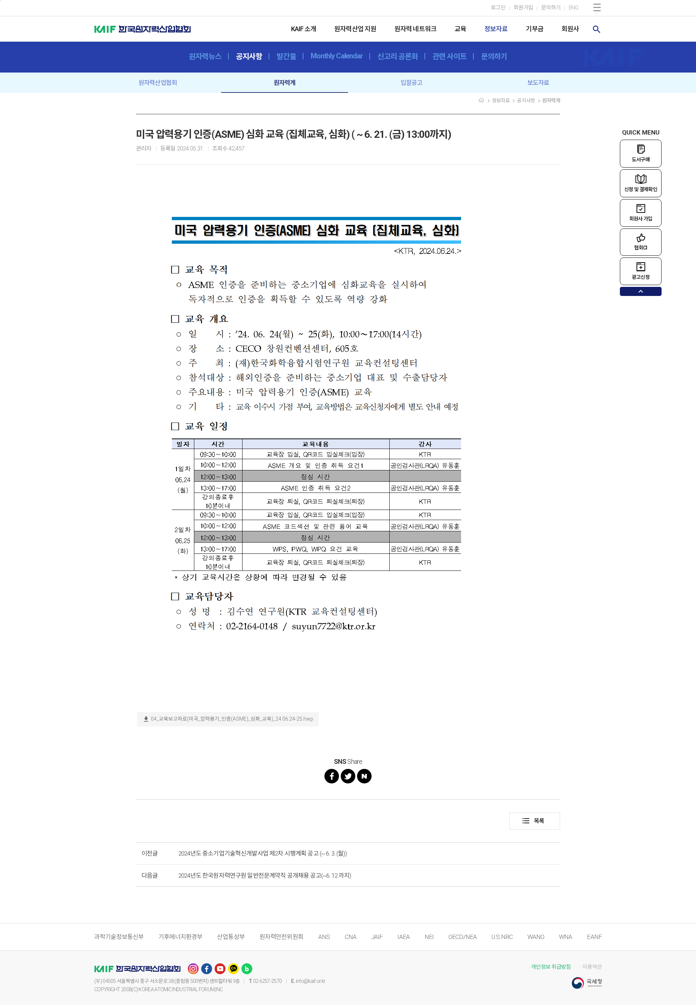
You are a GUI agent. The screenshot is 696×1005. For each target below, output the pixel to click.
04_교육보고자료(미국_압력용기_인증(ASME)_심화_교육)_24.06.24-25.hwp (227, 719)
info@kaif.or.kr (311, 981)
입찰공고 (412, 82)
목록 (533, 820)
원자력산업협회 (157, 82)
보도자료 (538, 82)
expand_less (640, 291)
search (597, 29)
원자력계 (285, 82)
